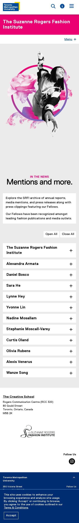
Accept (11, 515)
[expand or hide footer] (74, 478)
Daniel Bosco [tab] (17, 275)
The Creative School (18, 396)
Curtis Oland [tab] (17, 340)
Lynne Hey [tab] (15, 296)
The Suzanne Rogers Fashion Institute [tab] (31, 250)
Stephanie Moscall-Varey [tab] (28, 329)
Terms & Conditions (16, 507)
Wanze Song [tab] (17, 373)
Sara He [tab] (13, 285)
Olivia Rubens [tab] (18, 351)
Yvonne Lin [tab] (15, 307)
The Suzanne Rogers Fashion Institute (36, 24)
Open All (51, 234)
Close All (68, 234)
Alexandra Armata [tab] (22, 264)
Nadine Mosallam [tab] (21, 318)
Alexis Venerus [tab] (19, 362)
